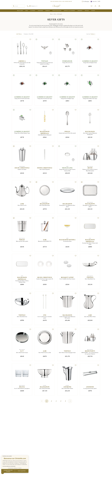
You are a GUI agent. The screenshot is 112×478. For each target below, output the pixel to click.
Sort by (88, 34)
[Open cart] (99, 6)
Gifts (55, 14)
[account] (91, 6)
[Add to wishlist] (30, 39)
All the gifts (59, 14)
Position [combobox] (92, 34)
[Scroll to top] (107, 473)
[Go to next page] (70, 401)
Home (51, 14)
